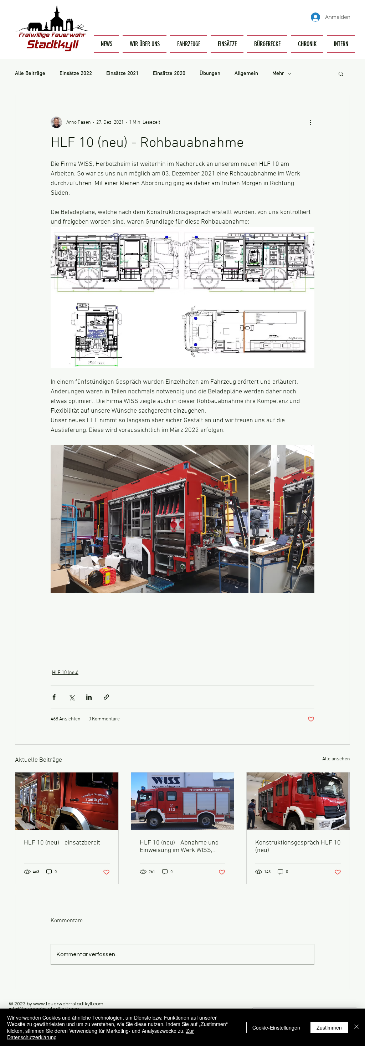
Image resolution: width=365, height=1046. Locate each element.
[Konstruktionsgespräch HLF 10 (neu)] (298, 801)
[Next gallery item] (306, 519)
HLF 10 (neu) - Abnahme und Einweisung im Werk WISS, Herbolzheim (179, 846)
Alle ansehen (336, 759)
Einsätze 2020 (169, 73)
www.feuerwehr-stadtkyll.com (68, 1003)
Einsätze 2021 (122, 73)
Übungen (210, 73)
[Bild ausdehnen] (149, 519)
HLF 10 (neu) (65, 673)
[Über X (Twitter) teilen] (71, 697)
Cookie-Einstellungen (276, 1027)
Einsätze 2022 (76, 73)
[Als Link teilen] (106, 697)
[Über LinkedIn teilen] (89, 697)
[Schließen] (356, 1027)
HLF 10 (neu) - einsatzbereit (62, 843)
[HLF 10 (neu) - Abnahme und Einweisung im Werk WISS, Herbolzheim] (182, 801)
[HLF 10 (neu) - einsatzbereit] (66, 801)
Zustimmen (329, 1027)
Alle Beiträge (30, 73)
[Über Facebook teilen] (54, 697)
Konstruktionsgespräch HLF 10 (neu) (298, 846)
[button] (144, 44)
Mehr (278, 73)
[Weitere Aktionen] (310, 122)
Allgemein (246, 73)
